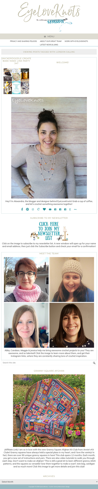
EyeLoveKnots (49, 16)
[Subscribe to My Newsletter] (49, 231)
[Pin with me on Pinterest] (27, 209)
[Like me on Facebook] (22, 209)
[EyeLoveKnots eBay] (75, 209)
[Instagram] (33, 209)
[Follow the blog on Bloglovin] (44, 209)
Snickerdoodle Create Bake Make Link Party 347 (16, 61)
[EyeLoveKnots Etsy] (70, 209)
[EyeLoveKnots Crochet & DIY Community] (55, 209)
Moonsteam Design (64, 486)
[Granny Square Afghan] (49, 410)
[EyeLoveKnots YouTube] (50, 209)
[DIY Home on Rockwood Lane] (60, 209)
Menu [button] (50, 36)
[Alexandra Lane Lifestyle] (65, 209)
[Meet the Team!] (49, 302)
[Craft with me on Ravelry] (38, 209)
